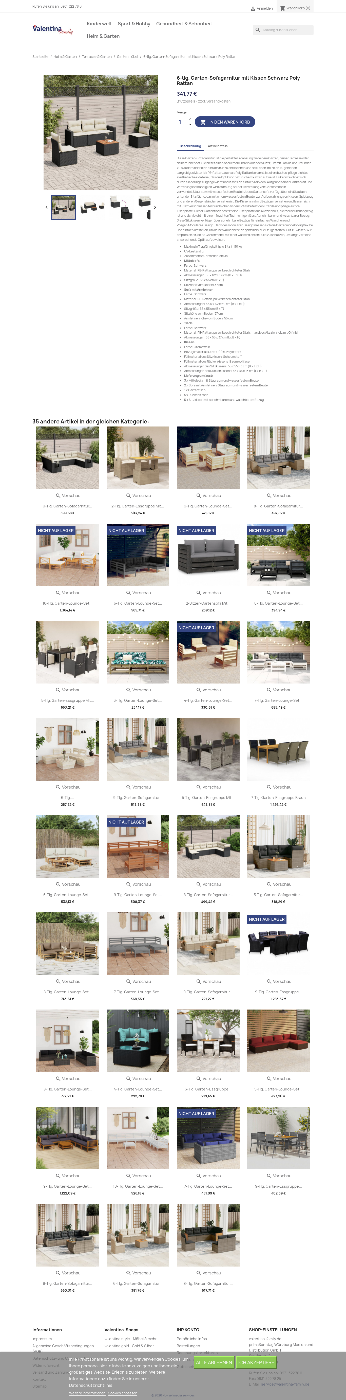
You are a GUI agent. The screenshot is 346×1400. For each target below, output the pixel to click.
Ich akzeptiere (256, 1362)
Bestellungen (188, 1345)
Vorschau (68, 495)
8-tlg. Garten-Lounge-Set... (68, 991)
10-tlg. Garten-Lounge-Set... (67, 603)
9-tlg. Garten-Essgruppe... (278, 991)
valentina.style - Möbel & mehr (131, 1338)
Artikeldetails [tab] (218, 146)
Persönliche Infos (192, 1338)
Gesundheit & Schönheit (184, 24)
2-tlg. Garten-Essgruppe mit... (137, 506)
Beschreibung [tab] (190, 146)
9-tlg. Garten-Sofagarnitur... (67, 506)
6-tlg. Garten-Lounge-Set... (138, 603)
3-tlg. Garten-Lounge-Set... (138, 700)
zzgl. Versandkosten (214, 101)
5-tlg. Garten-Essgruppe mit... (67, 700)
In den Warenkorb (225, 122)
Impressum (42, 1338)
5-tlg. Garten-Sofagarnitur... (278, 894)
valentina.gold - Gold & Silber (129, 1345)
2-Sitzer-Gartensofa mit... (208, 603)
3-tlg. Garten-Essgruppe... (208, 1089)
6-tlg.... (67, 797)
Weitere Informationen (87, 1393)
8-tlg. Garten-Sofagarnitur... (278, 506)
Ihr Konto (188, 1330)
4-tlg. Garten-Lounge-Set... (208, 700)
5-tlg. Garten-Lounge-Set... (278, 1089)
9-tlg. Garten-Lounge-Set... (208, 506)
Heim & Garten (103, 36)
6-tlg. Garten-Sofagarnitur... (138, 1283)
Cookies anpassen (122, 1393)
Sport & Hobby (134, 24)
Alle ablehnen (214, 1362)
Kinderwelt (99, 24)
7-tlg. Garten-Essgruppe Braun (278, 797)
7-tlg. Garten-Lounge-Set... (278, 700)
